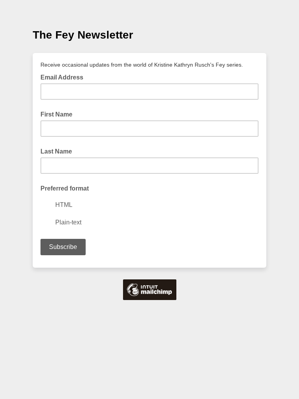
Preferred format (64, 188)
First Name (56, 114)
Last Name (56, 151)
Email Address (64, 76)
